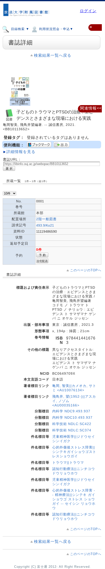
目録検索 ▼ (19, 29)
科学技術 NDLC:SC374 (71, 430)
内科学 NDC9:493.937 (71, 411)
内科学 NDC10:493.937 (72, 417)
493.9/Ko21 (45, 225)
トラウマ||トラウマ (68, 462)
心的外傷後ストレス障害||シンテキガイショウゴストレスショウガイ (74, 451)
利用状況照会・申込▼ (55, 29)
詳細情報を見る (20, 152)
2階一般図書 (46, 219)
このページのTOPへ (85, 270)
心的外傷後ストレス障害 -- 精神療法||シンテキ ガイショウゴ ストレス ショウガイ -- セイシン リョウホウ (73, 499)
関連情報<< (91, 108)
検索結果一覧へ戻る (52, 55)
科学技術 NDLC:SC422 (71, 424)
